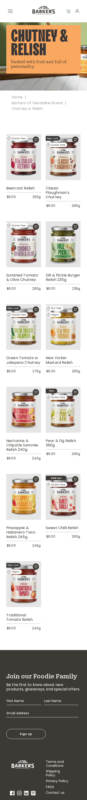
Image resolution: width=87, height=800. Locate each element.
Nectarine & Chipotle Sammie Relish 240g (22, 445)
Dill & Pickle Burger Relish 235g (63, 277)
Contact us (55, 793)
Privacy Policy (57, 781)
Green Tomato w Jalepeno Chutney (23, 360)
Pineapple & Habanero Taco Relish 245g (20, 532)
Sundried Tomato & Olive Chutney (22, 277)
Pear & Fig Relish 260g (61, 443)
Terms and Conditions (55, 764)
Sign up (26, 734)
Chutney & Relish (27, 108)
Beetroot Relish (20, 188)
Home (17, 97)
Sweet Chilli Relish (62, 528)
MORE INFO (23, 164)
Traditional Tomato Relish (19, 617)
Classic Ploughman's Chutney (57, 192)
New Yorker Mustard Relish (59, 360)
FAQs (50, 787)
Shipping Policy (53, 773)
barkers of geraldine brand (37, 103)
